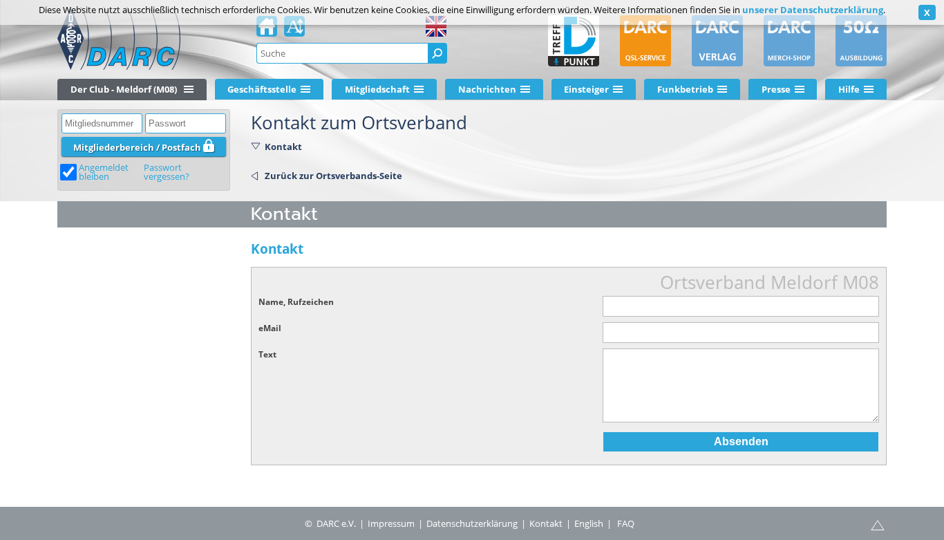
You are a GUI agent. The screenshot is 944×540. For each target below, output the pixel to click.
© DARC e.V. (330, 523)
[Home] (266, 30)
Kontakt (283, 146)
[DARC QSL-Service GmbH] (645, 40)
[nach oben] (878, 524)
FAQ (625, 523)
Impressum (391, 523)
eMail (269, 328)
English (588, 523)
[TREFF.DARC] (573, 40)
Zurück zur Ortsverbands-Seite (333, 175)
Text (267, 354)
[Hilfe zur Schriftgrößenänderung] (294, 30)
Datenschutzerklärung (472, 523)
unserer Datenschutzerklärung (812, 9)
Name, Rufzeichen (296, 302)
